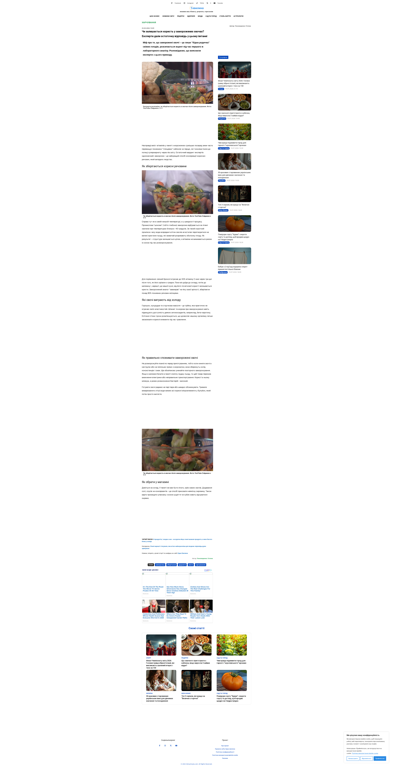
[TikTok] (197, 3)
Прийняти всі (380, 758)
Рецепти (222, 118)
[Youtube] (214, 3)
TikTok (202, 3)
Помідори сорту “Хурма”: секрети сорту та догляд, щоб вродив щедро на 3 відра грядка (233, 237)
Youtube (220, 3)
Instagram (190, 3)
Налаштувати (353, 758)
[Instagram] (184, 3)
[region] (366, 747)
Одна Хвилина (183, 553)
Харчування (149, 22)
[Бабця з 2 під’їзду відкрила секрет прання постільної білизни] (234, 255)
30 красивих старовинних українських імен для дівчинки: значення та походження (234, 175)
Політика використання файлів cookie (365, 753)
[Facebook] (171, 3)
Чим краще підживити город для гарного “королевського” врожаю (231, 662)
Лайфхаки (223, 272)
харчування (200, 565)
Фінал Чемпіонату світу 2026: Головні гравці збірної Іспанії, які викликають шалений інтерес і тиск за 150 (234, 83)
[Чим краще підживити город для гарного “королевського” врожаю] (234, 132)
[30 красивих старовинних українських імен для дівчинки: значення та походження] (234, 161)
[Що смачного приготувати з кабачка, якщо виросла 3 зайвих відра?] (234, 102)
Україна (222, 180)
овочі (191, 565)
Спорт (221, 89)
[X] (207, 3)
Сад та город (224, 148)
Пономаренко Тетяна (243, 26)
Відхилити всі (366, 758)
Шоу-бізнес (223, 210)
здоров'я (182, 565)
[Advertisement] (177, 127)
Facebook (178, 3)
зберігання (171, 565)
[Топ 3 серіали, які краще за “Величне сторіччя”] (234, 194)
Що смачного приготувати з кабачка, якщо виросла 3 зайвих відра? (195, 663)
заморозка (160, 565)
